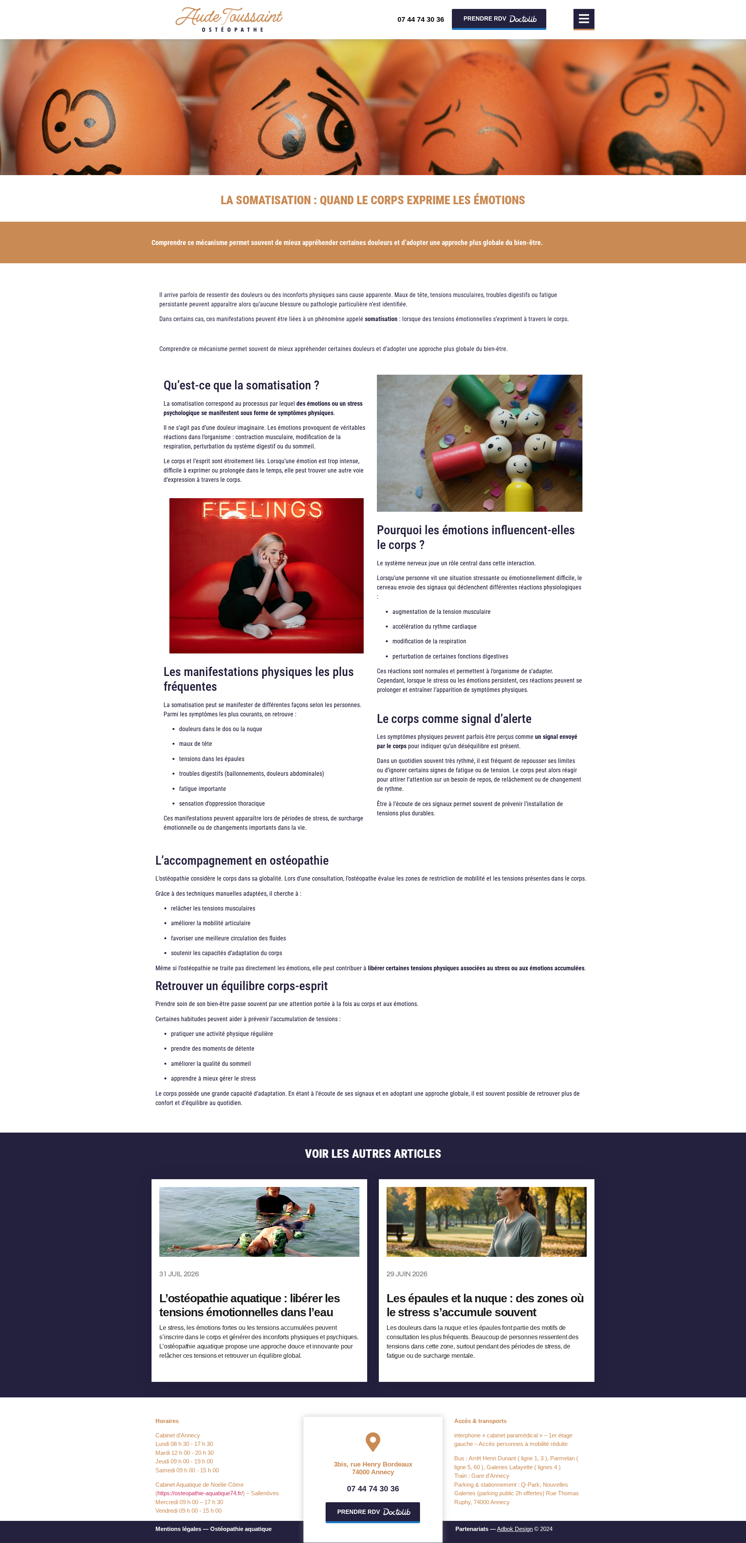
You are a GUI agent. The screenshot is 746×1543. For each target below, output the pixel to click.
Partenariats (471, 1529)
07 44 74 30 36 (420, 19)
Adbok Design (515, 1529)
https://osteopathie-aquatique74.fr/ (200, 1493)
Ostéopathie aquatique (241, 1529)
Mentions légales (178, 1529)
